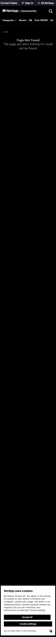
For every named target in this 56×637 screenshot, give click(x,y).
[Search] (51, 11)
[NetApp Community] (19, 11)
